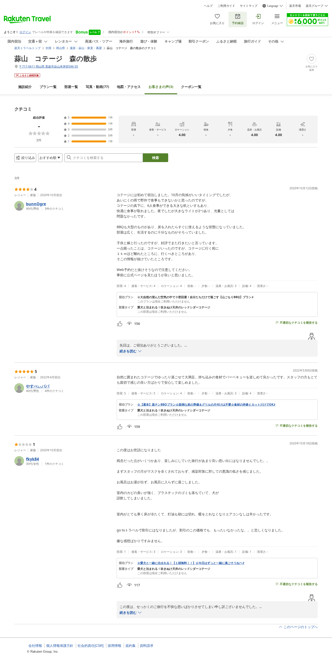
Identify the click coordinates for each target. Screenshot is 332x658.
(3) (161, 86)
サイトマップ (248, 6)
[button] (63, 206)
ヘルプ (208, 6)
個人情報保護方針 (59, 646)
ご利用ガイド (226, 6)
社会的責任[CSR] (91, 646)
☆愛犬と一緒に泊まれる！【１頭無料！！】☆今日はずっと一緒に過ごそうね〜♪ (190, 563)
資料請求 (146, 646)
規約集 (130, 646)
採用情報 (114, 646)
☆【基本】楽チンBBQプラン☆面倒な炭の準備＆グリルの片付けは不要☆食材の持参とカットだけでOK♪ (206, 405)
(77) (97, 86)
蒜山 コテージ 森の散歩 (55, 58)
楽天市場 (295, 6)
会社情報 (35, 646)
